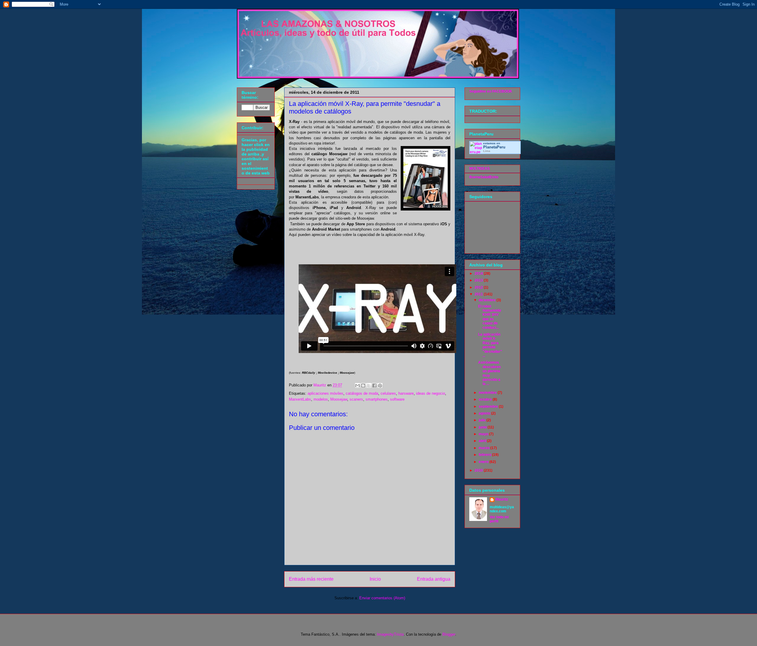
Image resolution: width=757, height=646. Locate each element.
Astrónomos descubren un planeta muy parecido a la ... (489, 373)
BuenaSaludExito (483, 177)
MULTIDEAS (479, 168)
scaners (356, 399)
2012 (479, 287)
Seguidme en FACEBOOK (490, 91)
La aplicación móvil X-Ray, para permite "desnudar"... (490, 345)
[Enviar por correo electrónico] (357, 385)
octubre (486, 399)
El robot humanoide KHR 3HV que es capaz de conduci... (489, 317)
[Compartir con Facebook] (374, 385)
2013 (479, 280)
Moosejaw (338, 399)
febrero (485, 455)
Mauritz (502, 499)
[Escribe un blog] (363, 385)
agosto (485, 413)
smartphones (376, 399)
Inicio (375, 579)
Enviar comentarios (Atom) (382, 598)
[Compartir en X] (369, 385)
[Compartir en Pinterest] (380, 385)
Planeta (494, 147)
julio (482, 420)
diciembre (487, 300)
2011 (479, 294)
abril (483, 441)
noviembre (488, 393)
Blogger (448, 634)
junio (483, 427)
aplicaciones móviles (325, 393)
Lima (486, 151)
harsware (406, 393)
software (397, 399)
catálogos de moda (362, 393)
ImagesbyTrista (390, 634)
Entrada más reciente (311, 579)
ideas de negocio (430, 393)
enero (484, 462)
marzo (484, 448)
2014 (479, 273)
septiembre (489, 406)
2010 (479, 470)
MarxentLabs (300, 399)
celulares (388, 393)
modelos (320, 399)
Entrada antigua (433, 579)
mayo (484, 434)
